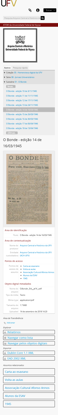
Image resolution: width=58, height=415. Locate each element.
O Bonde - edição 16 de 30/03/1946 (22, 119)
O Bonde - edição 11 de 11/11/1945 (22, 95)
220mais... (11, 132)
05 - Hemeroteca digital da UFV (28, 72)
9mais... (10, 86)
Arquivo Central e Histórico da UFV (36, 245)
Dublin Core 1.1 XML (20, 353)
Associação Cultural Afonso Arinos (38, 272)
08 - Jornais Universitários (22, 77)
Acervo (7, 67)
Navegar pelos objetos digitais (27, 343)
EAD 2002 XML (16, 358)
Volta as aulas (29, 269)
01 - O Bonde (20, 81)
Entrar (49, 10)
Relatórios (14, 332)
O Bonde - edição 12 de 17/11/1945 (22, 100)
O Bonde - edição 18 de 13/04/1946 (22, 128)
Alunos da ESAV (30, 275)
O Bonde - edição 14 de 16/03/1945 (22, 109)
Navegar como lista (20, 338)
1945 (25, 278)
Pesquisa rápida (20, 67)
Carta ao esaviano (31, 266)
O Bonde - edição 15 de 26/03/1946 (22, 114)
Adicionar (11, 322)
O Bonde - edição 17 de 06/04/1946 (22, 123)
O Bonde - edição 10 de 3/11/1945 (21, 91)
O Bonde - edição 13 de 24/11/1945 (22, 105)
